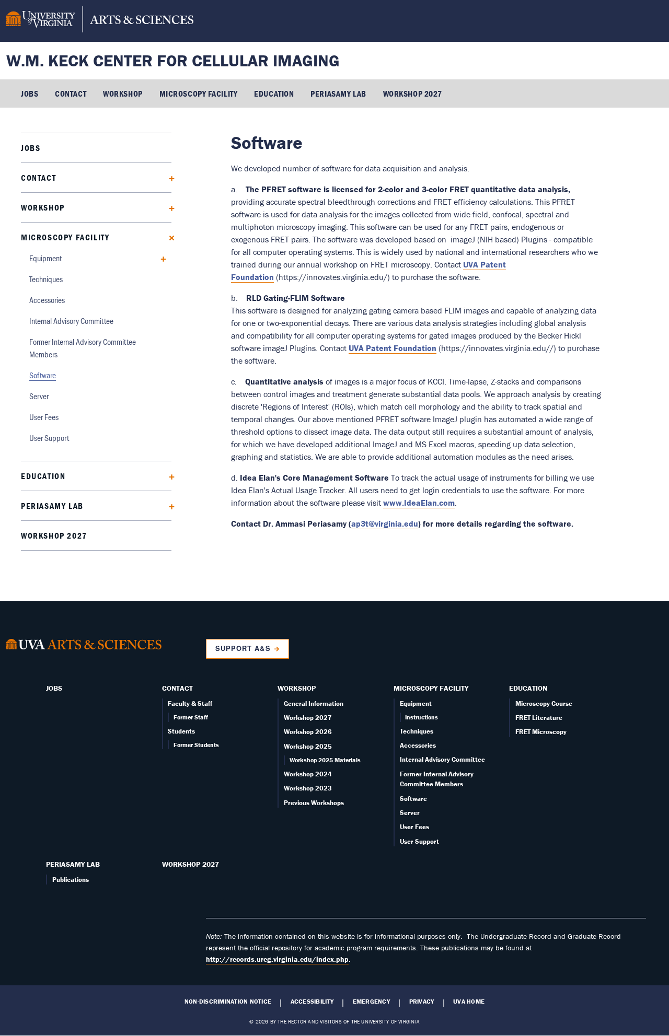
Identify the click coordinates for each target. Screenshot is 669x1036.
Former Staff (191, 717)
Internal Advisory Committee (71, 320)
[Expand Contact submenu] (168, 177)
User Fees (44, 416)
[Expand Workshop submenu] (168, 207)
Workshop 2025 (308, 746)
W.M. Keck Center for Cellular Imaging (173, 60)
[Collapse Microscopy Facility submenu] (168, 237)
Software (42, 374)
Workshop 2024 (308, 774)
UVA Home (469, 1001)
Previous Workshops (314, 802)
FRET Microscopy (541, 731)
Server (39, 395)
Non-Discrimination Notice (227, 1001)
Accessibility (312, 1001)
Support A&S (242, 648)
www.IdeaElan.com (419, 502)
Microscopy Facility (198, 93)
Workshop (122, 93)
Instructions (421, 717)
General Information (313, 703)
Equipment (45, 257)
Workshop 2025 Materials (325, 760)
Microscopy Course (543, 703)
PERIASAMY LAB (338, 93)
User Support (49, 437)
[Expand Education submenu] (168, 475)
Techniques (46, 278)
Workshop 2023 (308, 788)
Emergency (371, 1001)
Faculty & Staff (190, 703)
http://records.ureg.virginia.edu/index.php (277, 959)
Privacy (421, 1001)
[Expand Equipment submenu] (159, 257)
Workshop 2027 (412, 93)
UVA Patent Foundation (392, 348)
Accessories (47, 299)
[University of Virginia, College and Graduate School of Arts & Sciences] (99, 21)
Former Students (196, 745)
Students (181, 731)
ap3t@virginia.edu (384, 523)
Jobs (29, 93)
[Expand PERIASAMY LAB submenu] (168, 505)
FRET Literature (538, 717)
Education (274, 93)
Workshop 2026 (308, 731)
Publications (70, 879)
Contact (70, 93)
